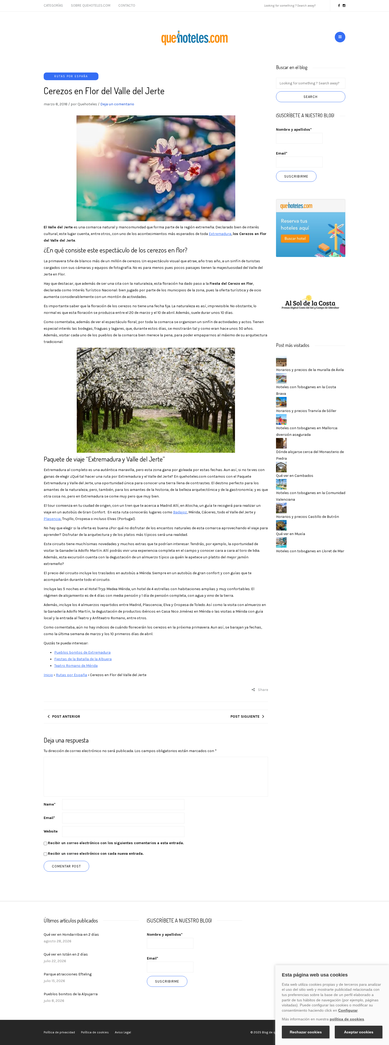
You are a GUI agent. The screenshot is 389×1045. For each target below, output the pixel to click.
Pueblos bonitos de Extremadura (82, 652)
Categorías (53, 5)
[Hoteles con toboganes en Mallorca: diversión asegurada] (281, 419)
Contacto (126, 5)
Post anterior (66, 716)
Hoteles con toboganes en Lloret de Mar (310, 551)
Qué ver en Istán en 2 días (66, 954)
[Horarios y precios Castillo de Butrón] (281, 507)
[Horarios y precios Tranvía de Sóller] (281, 402)
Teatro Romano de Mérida (76, 665)
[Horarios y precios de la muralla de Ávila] (281, 361)
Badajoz (180, 512)
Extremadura (220, 234)
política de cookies (347, 1019)
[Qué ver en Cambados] (281, 466)
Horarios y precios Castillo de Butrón (307, 516)
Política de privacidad (59, 1032)
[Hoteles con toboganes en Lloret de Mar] (281, 542)
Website (51, 831)
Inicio (48, 675)
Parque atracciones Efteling (68, 974)
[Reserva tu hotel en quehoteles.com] (311, 227)
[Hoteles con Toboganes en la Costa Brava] (281, 378)
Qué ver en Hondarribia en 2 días (71, 934)
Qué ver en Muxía (290, 534)
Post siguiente (245, 716)
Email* (281, 153)
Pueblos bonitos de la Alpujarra (71, 994)
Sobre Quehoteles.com (90, 5)
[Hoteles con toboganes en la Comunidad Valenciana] (281, 484)
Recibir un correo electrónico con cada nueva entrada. (96, 853)
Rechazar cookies (306, 1032)
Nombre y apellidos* (294, 129)
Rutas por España (71, 76)
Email (49, 818)
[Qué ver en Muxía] (281, 525)
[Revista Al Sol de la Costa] (311, 302)
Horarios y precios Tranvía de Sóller (306, 411)
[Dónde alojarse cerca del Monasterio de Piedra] (281, 443)
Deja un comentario (117, 104)
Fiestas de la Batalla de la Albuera (83, 659)
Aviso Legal (123, 1032)
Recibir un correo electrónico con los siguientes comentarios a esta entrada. (116, 843)
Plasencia (52, 519)
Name (50, 804)
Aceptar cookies (358, 1032)
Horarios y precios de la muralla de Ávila (310, 370)
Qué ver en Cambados (294, 475)
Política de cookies (95, 1032)
